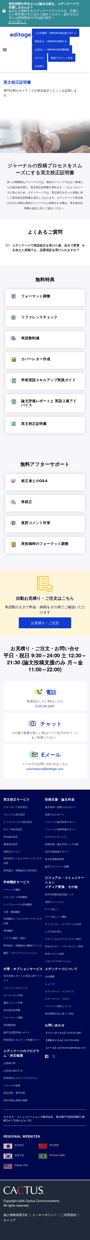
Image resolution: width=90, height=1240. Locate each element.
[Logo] (21, 36)
